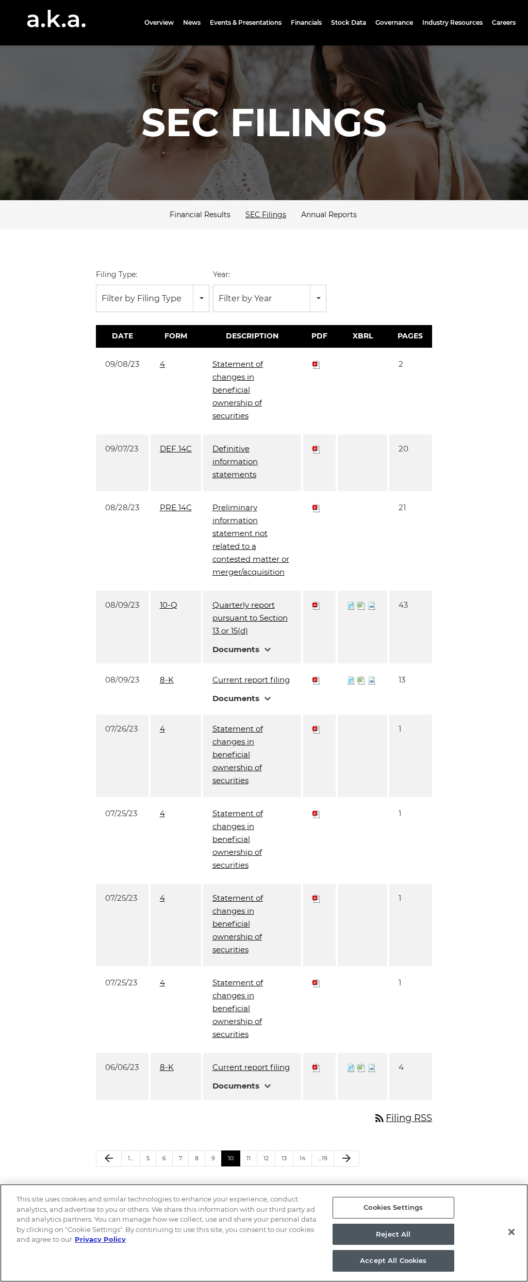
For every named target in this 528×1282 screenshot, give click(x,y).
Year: (221, 274)
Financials (306, 22)
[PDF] (316, 364)
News (192, 22)
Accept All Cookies (393, 1260)
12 (266, 1158)
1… (131, 1158)
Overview (159, 22)
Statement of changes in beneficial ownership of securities (237, 389)
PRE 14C (176, 507)
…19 (322, 1158)
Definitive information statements (235, 461)
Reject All (393, 1234)
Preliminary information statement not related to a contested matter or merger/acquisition (250, 539)
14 (302, 1158)
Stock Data (348, 22)
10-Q (168, 605)
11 (248, 1158)
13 (284, 1158)
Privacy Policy (100, 1239)
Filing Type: (116, 274)
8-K (167, 680)
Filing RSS (402, 1118)
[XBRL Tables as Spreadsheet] (361, 605)
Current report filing (251, 680)
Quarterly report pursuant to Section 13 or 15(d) (250, 618)
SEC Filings (265, 214)
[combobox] (152, 298)
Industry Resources (452, 22)
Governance (394, 22)
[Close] (511, 1232)
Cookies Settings (393, 1207)
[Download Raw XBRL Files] (372, 605)
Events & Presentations (246, 22)
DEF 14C (176, 448)
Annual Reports (329, 214)
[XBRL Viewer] (351, 605)
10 (231, 1158)
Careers (504, 22)
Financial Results (200, 214)
